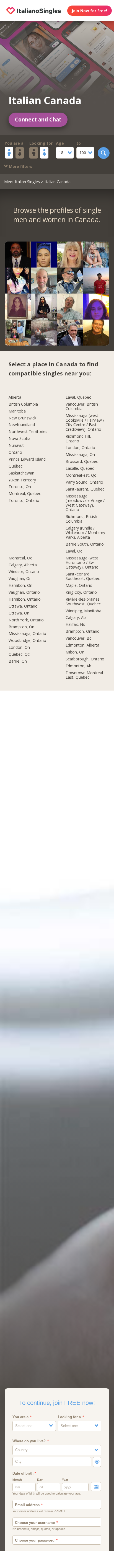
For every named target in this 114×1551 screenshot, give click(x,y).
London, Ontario (80, 447)
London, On (19, 647)
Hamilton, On (20, 585)
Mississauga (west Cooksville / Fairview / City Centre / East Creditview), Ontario (85, 422)
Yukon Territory (22, 480)
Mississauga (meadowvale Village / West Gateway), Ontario (85, 503)
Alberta (15, 397)
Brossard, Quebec (82, 461)
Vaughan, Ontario (24, 592)
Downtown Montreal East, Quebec (84, 675)
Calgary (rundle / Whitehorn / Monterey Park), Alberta (85, 533)
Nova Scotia (19, 438)
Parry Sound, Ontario (84, 482)
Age (60, 143)
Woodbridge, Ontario (27, 640)
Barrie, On (18, 661)
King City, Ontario (81, 592)
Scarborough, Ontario (85, 659)
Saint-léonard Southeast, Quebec (83, 576)
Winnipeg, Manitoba (83, 611)
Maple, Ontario (79, 585)
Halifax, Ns (75, 624)
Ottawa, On (19, 613)
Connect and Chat (38, 119)
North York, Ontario (26, 620)
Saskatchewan (21, 473)
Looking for (41, 143)
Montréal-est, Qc (81, 475)
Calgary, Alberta (23, 565)
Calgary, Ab (76, 617)
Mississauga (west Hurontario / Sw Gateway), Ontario (82, 563)
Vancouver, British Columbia (82, 406)
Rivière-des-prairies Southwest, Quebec (83, 601)
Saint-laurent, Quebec (85, 489)
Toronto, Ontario (24, 500)
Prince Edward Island (27, 459)
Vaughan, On (20, 578)
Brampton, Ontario (83, 631)
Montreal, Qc (20, 558)
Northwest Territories (28, 431)
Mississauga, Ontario (27, 633)
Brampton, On (21, 627)
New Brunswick (22, 418)
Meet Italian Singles (22, 181)
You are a (14, 143)
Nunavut (16, 445)
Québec (15, 466)
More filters (20, 166)
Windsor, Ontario (24, 571)
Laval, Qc (74, 551)
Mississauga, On (80, 454)
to (78, 143)
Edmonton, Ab (78, 666)
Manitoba (17, 411)
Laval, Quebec (78, 397)
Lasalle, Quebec (80, 468)
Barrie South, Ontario (85, 544)
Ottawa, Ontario (23, 606)
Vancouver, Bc (78, 638)
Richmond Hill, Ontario (78, 438)
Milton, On (75, 652)
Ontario (15, 452)
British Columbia (23, 404)
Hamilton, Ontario (25, 599)
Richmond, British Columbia (81, 519)
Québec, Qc (19, 654)
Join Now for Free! (89, 10)
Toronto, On (20, 486)
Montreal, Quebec (25, 493)
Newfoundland (22, 424)
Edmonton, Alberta (82, 645)
